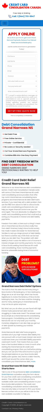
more (33, 361)
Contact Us (6, 408)
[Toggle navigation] (5, 23)
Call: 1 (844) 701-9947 (23, 16)
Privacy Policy (18, 408)
